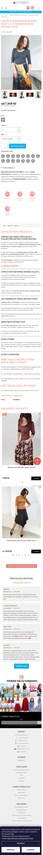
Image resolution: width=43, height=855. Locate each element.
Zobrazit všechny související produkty (21, 566)
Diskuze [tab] (16, 226)
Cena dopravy (21, 818)
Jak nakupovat (22, 812)
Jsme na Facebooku (23, 743)
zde (12, 834)
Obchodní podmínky (21, 810)
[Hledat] (2, 8)
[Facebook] (19, 196)
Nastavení (20, 843)
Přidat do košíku (19, 146)
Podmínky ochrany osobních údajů (21, 815)
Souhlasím (31, 850)
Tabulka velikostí (21, 790)
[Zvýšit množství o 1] (8, 145)
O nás (21, 775)
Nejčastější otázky (21, 772)
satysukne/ (23, 746)
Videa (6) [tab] (10, 226)
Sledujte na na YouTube (23, 749)
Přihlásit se (39, 722)
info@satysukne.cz (23, 735)
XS (13, 555)
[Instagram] (32, 196)
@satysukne (23, 752)
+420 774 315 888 (23, 738)
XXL (29, 555)
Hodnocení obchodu (21, 578)
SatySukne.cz (22, 760)
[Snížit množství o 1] (8, 147)
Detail (37, 478)
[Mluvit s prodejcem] (7, 196)
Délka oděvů (21, 792)
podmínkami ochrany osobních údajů (28, 725)
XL (22, 482)
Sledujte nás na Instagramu (22, 681)
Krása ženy (21, 778)
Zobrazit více (21, 666)
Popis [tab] (4, 226)
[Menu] (38, 8)
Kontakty (21, 781)
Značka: (6, 32)
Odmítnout (11, 850)
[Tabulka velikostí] (7, 211)
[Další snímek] (40, 62)
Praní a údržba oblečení (21, 795)
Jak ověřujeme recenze (21, 807)
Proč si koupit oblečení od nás (21, 770)
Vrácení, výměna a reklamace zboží (22, 821)
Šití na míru (21, 798)
